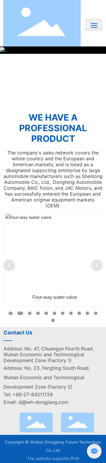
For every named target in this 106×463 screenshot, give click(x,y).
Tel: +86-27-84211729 (28, 394)
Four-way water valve (53, 297)
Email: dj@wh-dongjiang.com (36, 402)
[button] (51, 105)
